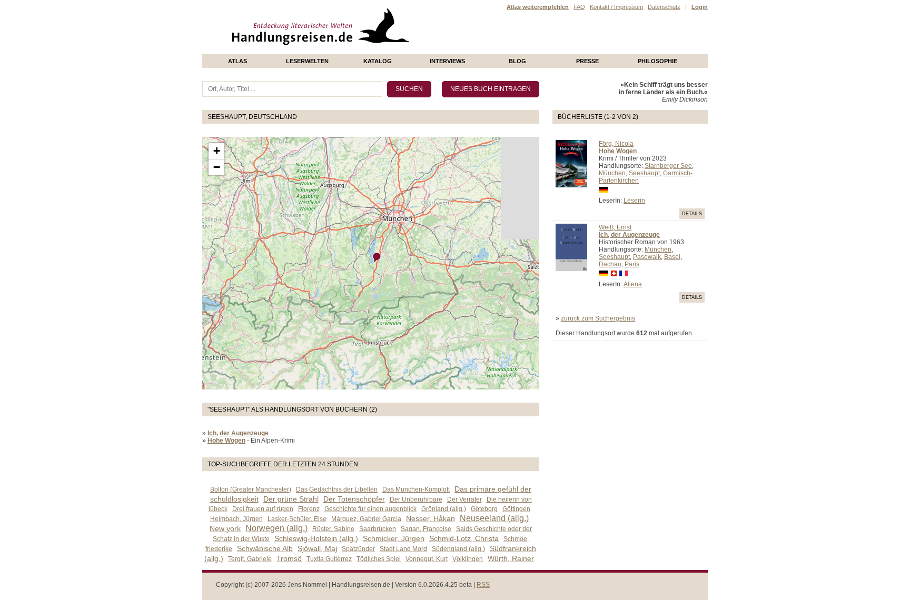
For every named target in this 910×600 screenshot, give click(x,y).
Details (692, 213)
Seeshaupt (644, 173)
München (612, 173)
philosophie (657, 61)
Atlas (237, 61)
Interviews (447, 61)
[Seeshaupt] (377, 258)
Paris (632, 264)
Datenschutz (664, 7)
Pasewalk (647, 257)
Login (699, 7)
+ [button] (216, 150)
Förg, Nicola (616, 143)
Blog (517, 61)
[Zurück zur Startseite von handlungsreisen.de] (397, 50)
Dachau (610, 264)
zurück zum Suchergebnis (598, 318)
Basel (672, 257)
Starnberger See (668, 165)
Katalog (377, 61)
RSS (483, 584)
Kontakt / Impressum (616, 7)
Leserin (634, 200)
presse (587, 61)
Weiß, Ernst (615, 227)
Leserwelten (307, 61)
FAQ (579, 7)
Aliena (633, 284)
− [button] (216, 167)
